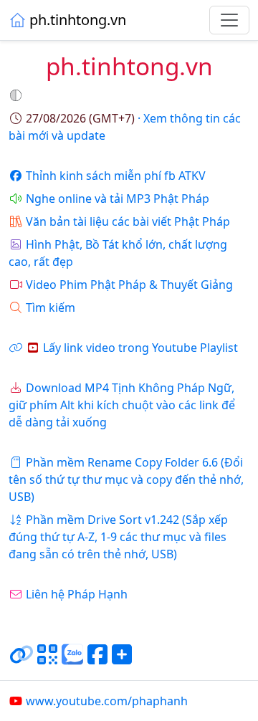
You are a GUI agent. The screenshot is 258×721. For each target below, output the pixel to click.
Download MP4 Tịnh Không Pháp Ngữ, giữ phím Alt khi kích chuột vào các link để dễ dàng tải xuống (122, 405)
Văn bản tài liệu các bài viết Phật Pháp (128, 221)
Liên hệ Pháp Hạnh (77, 594)
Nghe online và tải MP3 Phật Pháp (117, 198)
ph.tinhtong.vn (77, 19)
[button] (17, 95)
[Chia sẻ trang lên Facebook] (97, 660)
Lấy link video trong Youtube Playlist (140, 347)
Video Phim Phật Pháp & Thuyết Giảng (129, 284)
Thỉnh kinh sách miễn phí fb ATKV (116, 175)
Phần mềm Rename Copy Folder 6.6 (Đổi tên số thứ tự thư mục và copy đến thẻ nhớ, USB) (126, 479)
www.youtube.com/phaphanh (107, 701)
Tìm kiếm (50, 307)
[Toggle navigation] (229, 20)
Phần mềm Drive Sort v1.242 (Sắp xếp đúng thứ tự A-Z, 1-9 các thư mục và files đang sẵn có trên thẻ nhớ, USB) (118, 537)
